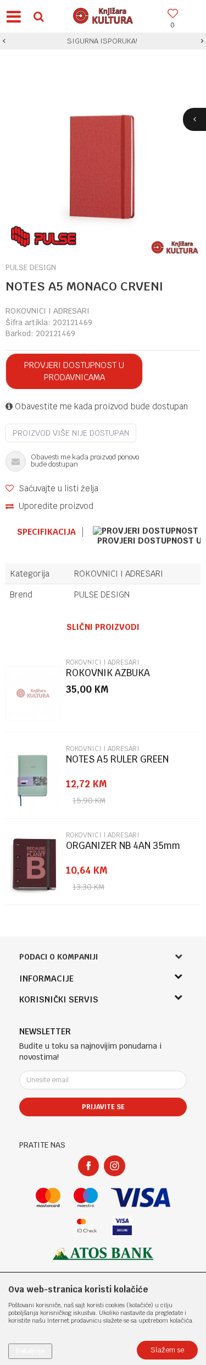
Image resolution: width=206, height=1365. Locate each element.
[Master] (48, 1197)
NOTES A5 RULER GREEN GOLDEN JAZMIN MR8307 (120, 764)
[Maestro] (86, 1197)
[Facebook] (88, 1165)
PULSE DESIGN (102, 594)
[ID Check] (87, 1225)
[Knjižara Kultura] (103, 14)
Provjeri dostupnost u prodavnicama (74, 371)
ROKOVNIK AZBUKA (108, 673)
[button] (38, 16)
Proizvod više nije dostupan (71, 433)
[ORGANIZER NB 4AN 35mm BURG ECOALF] (32, 865)
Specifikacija (46, 532)
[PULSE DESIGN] (43, 236)
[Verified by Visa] (122, 1225)
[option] (103, 41)
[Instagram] (114, 1165)
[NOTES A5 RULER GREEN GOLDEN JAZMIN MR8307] (32, 779)
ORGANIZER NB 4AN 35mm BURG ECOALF (123, 850)
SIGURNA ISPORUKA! (102, 41)
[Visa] (140, 1197)
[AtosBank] (103, 1253)
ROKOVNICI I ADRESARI (47, 311)
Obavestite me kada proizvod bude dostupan (100, 406)
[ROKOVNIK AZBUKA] (32, 693)
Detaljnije (30, 1351)
